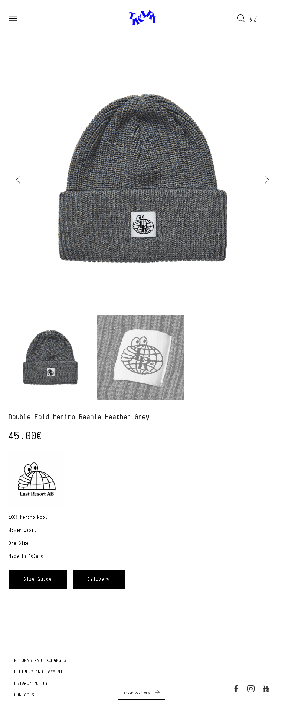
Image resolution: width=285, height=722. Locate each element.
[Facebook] (236, 688)
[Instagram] (251, 688)
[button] (18, 180)
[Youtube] (266, 688)
